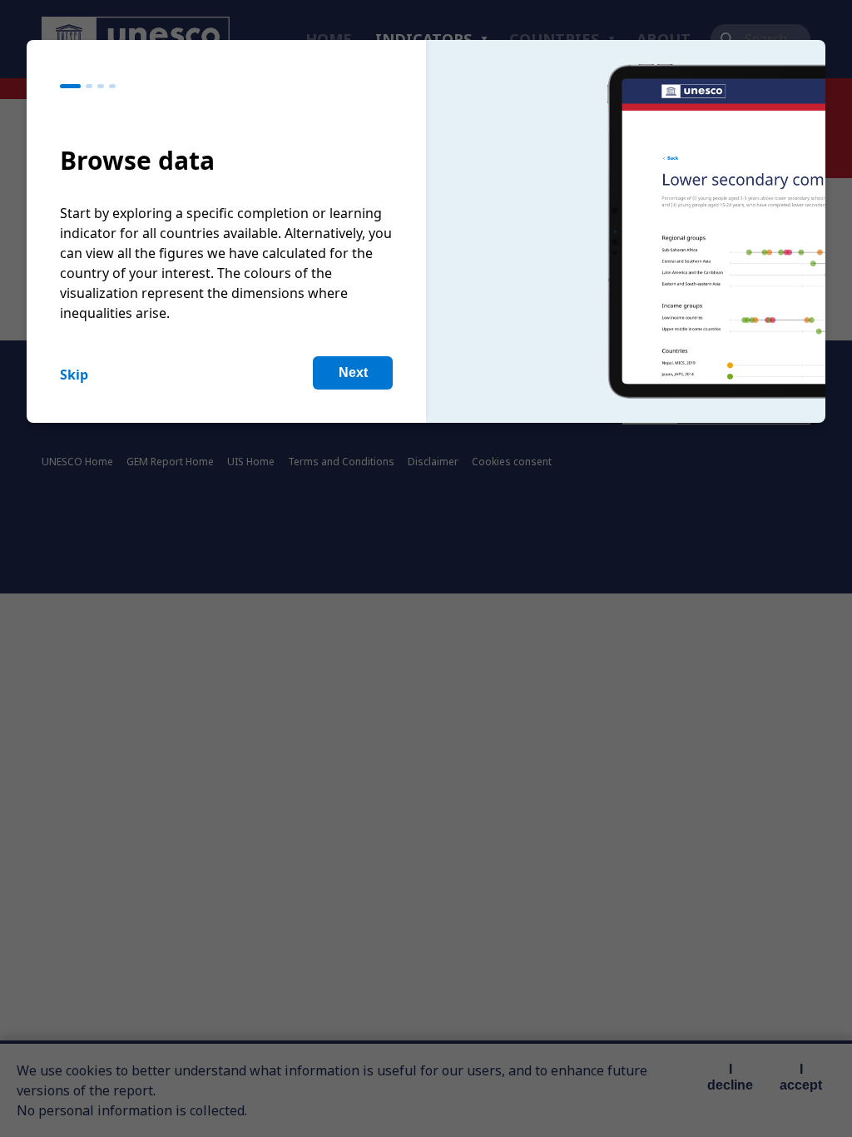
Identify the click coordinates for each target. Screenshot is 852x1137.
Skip (74, 374)
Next (353, 372)
